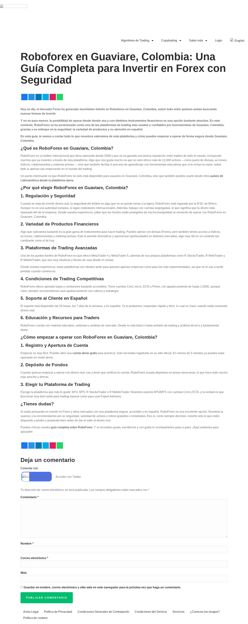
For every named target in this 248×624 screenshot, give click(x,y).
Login (218, 40)
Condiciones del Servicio (151, 611)
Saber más (196, 40)
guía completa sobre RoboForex (71, 427)
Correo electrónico (34, 558)
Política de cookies (35, 617)
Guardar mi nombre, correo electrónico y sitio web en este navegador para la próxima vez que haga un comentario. (102, 587)
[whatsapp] (60, 97)
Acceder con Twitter (68, 476)
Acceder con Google (38, 476)
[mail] (45, 97)
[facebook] (24, 97)
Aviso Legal (30, 611)
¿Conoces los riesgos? (205, 611)
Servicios (178, 611)
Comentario (29, 497)
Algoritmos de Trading (135, 40)
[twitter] (31, 97)
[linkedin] (38, 97)
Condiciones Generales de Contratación (103, 611)
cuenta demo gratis (84, 353)
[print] (53, 97)
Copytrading (169, 40)
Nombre (27, 543)
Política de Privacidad (58, 611)
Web (24, 572)
